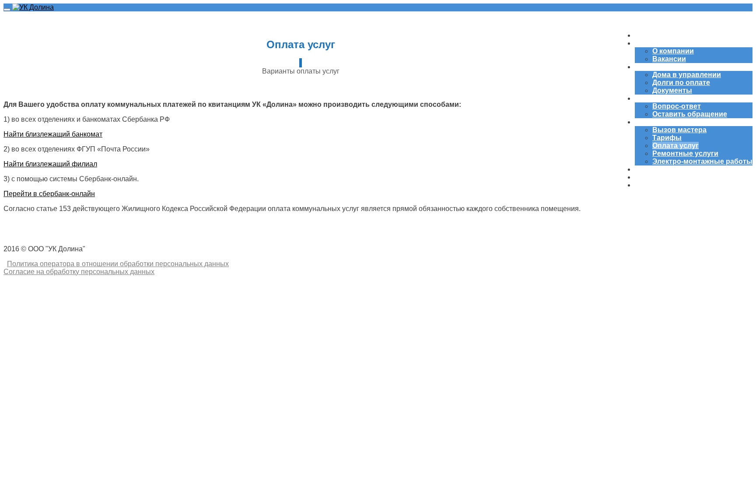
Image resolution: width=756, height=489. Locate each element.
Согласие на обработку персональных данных (79, 271)
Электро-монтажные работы (702, 161)
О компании (655, 43)
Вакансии (669, 59)
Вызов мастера (679, 130)
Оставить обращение (689, 114)
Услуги (646, 122)
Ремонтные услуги (685, 153)
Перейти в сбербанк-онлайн (49, 193)
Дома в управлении (686, 74)
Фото (644, 177)
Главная (649, 35)
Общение (651, 98)
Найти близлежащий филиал (50, 164)
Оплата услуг (675, 145)
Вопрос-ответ (676, 106)
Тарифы (667, 137)
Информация (658, 185)
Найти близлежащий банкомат (53, 134)
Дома (644, 66)
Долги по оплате (681, 82)
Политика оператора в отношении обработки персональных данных (118, 263)
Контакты (651, 169)
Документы (672, 90)
